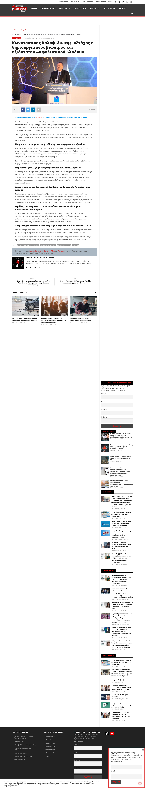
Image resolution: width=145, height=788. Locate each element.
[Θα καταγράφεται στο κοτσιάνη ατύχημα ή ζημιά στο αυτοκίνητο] (25, 306)
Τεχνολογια (50, 746)
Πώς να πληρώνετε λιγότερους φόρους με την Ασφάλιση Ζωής (121, 705)
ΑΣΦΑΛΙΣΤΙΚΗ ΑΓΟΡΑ (104, 2)
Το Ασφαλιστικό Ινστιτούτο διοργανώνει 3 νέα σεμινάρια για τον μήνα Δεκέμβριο (53, 320)
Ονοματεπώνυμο (116, 761)
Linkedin (38, 118)
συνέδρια (76, 245)
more (91, 109)
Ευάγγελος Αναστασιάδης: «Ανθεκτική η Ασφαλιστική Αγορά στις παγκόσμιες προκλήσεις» (33, 282)
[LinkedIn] (127, 2)
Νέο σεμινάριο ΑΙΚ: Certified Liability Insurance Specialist (81, 319)
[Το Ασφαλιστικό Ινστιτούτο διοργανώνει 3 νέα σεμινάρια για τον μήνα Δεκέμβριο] (54, 306)
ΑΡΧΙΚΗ (34, 8)
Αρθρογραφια (64, 8)
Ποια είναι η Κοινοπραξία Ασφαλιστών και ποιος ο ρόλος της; (121, 514)
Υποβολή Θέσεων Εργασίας (25, 745)
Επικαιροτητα (80, 8)
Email (103, 402)
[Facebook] (115, 2)
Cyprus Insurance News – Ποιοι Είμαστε (24, 737)
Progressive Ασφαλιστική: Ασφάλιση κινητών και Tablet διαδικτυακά (121, 524)
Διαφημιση (75, 2)
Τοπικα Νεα (29, 30)
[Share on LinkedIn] (33, 110)
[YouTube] (119, 2)
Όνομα (103, 394)
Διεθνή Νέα (50, 743)
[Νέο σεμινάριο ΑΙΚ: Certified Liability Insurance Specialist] (83, 306)
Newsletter (88, 2)
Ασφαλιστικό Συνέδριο (48, 245)
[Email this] (39, 110)
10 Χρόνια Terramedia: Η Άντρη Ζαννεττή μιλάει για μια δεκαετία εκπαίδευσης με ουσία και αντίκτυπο (121, 644)
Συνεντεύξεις (51, 753)
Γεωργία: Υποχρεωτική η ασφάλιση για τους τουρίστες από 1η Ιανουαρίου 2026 (121, 534)
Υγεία (48, 756)
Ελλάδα (49, 740)
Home (17, 30)
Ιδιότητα (104, 417)
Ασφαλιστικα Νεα (48, 8)
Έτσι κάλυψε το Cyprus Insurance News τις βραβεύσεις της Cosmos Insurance (120, 715)
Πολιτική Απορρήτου (23, 753)
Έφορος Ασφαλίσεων (64, 245)
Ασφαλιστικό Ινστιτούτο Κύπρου (28, 245)
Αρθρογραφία (51, 749)
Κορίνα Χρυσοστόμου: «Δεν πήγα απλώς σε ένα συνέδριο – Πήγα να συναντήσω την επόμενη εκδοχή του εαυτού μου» (121, 618)
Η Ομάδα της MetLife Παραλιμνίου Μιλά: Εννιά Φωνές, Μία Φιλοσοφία (121, 687)
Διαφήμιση (19, 741)
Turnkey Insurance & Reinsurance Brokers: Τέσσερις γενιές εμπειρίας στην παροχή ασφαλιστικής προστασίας (122, 593)
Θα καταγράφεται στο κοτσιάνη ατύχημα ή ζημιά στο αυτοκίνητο (24, 319)
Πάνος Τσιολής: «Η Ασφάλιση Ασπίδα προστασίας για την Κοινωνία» (75, 281)
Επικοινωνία (20, 759)
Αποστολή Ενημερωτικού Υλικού (24, 749)
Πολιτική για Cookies (23, 756)
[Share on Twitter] (28, 110)
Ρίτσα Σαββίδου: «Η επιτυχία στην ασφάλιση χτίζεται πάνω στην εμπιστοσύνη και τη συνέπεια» (121, 558)
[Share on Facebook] (23, 110)
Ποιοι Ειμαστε (62, 2)
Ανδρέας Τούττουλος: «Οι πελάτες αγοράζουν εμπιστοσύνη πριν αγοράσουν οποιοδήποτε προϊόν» (121, 631)
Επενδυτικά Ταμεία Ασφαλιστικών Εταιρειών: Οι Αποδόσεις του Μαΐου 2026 (121, 545)
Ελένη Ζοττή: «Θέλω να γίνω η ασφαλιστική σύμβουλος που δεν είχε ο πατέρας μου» (122, 605)
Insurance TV (109, 8)
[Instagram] (131, 2)
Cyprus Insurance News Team (46, 38)
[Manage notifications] (140, 783)
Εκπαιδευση (95, 8)
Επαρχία (104, 409)
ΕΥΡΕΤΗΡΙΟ (123, 8)
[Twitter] (123, 2)
